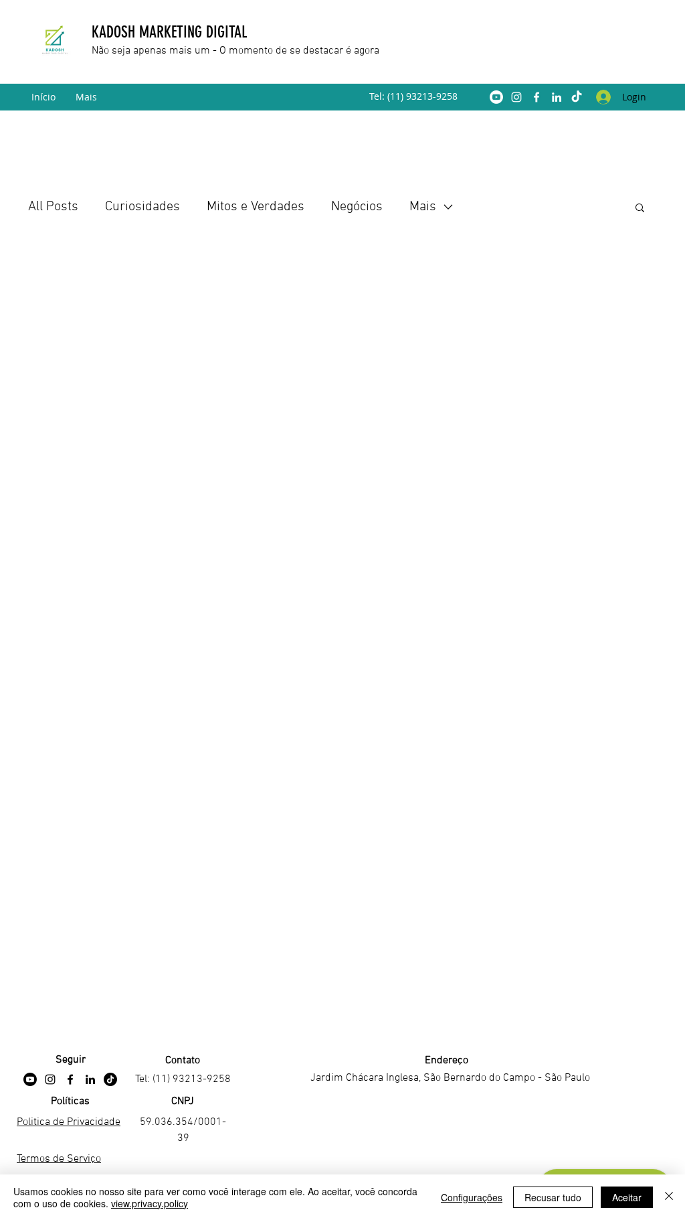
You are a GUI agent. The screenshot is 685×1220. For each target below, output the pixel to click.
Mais (422, 207)
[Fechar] (669, 1197)
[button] (639, 209)
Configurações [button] (471, 1197)
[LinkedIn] (556, 97)
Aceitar (627, 1197)
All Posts (53, 207)
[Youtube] (496, 97)
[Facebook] (536, 97)
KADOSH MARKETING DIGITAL (171, 32)
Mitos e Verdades (255, 207)
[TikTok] (576, 97)
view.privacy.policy (149, 1203)
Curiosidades (142, 207)
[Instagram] (516, 97)
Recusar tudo (552, 1197)
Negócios (357, 207)
